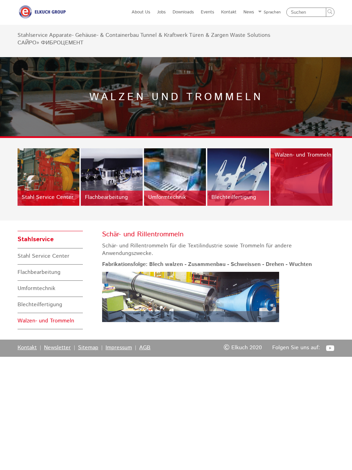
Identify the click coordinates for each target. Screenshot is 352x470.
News (248, 12)
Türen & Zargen (209, 35)
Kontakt (228, 12)
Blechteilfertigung (40, 305)
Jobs (161, 12)
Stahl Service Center (43, 256)
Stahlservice (33, 35)
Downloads (183, 12)
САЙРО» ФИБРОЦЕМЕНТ (51, 43)
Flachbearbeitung (39, 272)
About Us (141, 12)
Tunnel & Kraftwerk (164, 35)
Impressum (119, 348)
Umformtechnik (36, 288)
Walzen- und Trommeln (46, 321)
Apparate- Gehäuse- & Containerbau (94, 35)
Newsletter (57, 348)
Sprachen (272, 12)
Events (207, 12)
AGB (145, 348)
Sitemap (88, 348)
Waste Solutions (250, 35)
